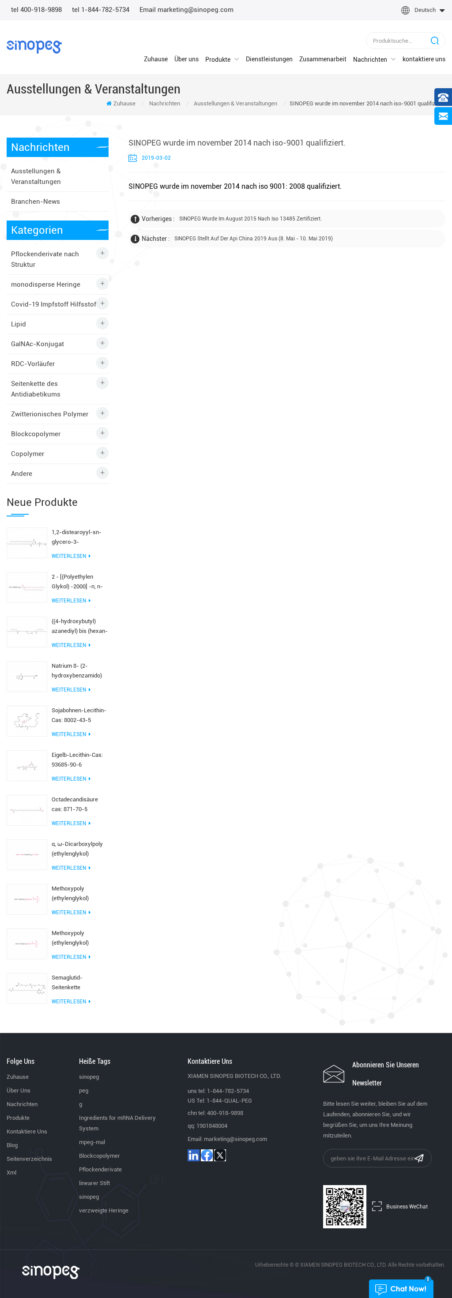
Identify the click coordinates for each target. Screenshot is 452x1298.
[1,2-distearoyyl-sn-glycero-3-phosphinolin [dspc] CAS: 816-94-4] (27, 542)
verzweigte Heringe (103, 1210)
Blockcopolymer (35, 434)
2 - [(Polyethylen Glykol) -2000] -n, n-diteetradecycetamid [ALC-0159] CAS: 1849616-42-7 (78, 582)
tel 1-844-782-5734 (100, 10)
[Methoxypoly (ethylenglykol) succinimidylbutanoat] (27, 898)
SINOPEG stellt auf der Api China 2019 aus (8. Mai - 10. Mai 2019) (253, 239)
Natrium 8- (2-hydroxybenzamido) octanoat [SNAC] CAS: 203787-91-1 (79, 671)
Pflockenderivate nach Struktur (45, 259)
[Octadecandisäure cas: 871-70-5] (27, 809)
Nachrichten (370, 59)
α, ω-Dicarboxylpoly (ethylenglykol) (77, 849)
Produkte (217, 59)
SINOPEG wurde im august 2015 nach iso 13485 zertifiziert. (250, 219)
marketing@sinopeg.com (235, 1139)
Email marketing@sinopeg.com (186, 10)
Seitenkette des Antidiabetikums (35, 389)
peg (83, 1090)
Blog (12, 1145)
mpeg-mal (92, 1142)
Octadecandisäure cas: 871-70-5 (75, 804)
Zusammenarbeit (323, 59)
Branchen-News (35, 202)
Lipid (18, 324)
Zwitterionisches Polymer (49, 414)
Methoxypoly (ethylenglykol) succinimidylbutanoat (78, 894)
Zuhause (156, 59)
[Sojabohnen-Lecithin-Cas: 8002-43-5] (27, 720)
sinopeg (89, 1077)
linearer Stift (94, 1183)
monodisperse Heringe (45, 284)
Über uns (186, 59)
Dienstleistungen (269, 59)
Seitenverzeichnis (29, 1159)
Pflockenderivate (100, 1169)
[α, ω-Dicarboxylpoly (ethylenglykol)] (27, 854)
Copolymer (27, 454)
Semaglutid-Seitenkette (67, 982)
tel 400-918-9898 (36, 10)
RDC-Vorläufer (33, 364)
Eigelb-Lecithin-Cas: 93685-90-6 (77, 760)
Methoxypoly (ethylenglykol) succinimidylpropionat (79, 939)
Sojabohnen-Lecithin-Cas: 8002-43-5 (79, 715)
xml (11, 1172)
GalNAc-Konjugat (37, 344)
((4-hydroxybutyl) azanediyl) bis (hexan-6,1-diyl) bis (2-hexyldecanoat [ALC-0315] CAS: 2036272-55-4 (80, 627)
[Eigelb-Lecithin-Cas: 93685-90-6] (27, 765)
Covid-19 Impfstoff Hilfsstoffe (56, 304)
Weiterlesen (69, 556)
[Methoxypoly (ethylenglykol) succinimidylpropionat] (27, 943)
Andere (21, 474)
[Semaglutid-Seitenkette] (27, 987)
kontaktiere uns (424, 59)
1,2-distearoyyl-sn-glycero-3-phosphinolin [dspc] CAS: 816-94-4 (77, 538)
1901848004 (211, 1125)
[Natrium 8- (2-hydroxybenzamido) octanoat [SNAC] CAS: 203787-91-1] (27, 676)
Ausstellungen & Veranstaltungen (235, 103)
